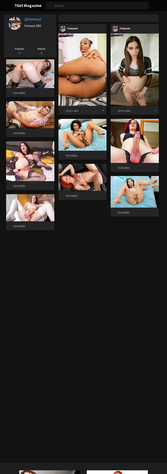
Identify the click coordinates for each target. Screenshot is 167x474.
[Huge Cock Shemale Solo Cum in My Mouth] (135, 69)
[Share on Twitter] (29, 39)
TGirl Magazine (28, 5)
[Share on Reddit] (40, 39)
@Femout (32, 19)
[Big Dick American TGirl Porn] (82, 69)
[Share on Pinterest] (8, 39)
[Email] (50, 39)
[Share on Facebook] (18, 39)
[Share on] (100, 110)
